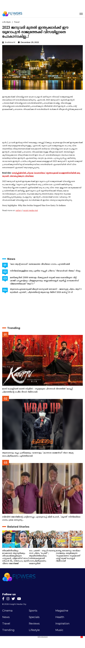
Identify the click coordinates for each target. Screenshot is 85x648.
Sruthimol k (10, 42)
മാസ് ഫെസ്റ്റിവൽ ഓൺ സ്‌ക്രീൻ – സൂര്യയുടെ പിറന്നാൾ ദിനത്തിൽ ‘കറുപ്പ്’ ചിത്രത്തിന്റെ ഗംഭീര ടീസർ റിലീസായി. (37, 390)
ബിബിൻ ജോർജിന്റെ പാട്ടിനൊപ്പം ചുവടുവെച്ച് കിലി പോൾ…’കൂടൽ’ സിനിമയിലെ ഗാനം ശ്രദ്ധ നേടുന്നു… (41, 518)
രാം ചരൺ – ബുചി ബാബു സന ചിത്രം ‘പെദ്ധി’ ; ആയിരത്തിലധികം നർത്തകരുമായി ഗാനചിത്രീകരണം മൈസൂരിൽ (42, 557)
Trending (13, 328)
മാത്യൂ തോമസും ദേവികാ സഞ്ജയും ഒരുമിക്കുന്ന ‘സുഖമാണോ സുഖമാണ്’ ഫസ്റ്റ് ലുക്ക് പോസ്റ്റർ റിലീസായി (68, 555)
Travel (16, 22)
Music (59, 630)
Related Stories (18, 526)
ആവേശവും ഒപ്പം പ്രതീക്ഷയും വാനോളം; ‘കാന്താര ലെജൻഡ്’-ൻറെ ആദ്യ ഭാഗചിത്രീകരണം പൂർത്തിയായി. (37, 454)
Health (59, 617)
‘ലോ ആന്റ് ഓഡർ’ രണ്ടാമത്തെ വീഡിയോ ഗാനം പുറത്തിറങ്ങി (40, 264)
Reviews (34, 623)
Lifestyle (34, 630)
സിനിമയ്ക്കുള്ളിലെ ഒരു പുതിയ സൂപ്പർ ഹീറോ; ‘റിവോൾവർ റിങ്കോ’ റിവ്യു (45, 271)
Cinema (7, 610)
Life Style (6, 22)
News (11, 259)
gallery (19, 210)
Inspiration (62, 623)
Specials (34, 617)
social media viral (30, 210)
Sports (33, 610)
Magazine (61, 610)
